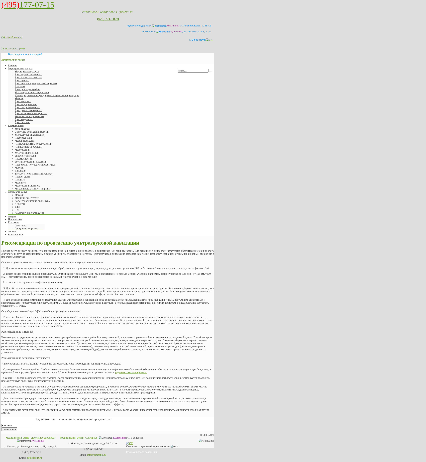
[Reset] (210, 71)
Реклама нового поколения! (142, 452)
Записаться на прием (13, 48)
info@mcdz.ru (34, 457)
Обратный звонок (11, 37)
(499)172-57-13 (108, 12)
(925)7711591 (126, 12)
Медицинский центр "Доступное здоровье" (30, 437)
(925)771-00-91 (90, 12)
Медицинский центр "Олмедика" (79, 437)
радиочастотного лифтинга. (131, 372)
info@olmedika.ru (96, 454)
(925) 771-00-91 (108, 19)
